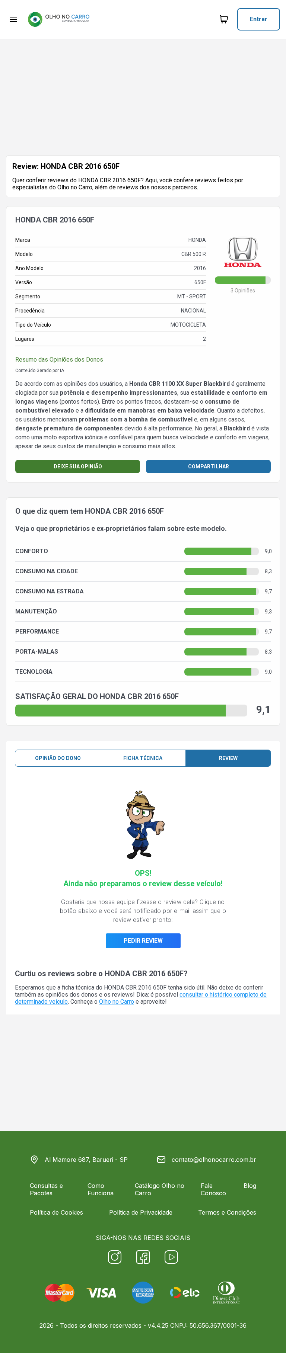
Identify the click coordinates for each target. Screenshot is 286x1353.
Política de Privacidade (140, 1212)
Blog (250, 1185)
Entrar (258, 19)
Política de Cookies (56, 1212)
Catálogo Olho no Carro (159, 1189)
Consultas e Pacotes (46, 1189)
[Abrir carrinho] (13, 19)
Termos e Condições (227, 1212)
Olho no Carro (116, 1001)
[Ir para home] (58, 19)
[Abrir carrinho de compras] (223, 19)
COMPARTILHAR (208, 466)
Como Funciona (101, 1189)
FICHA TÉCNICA (142, 758)
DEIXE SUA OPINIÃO (78, 466)
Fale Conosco (213, 1189)
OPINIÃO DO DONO (58, 758)
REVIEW (228, 758)
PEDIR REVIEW (143, 940)
